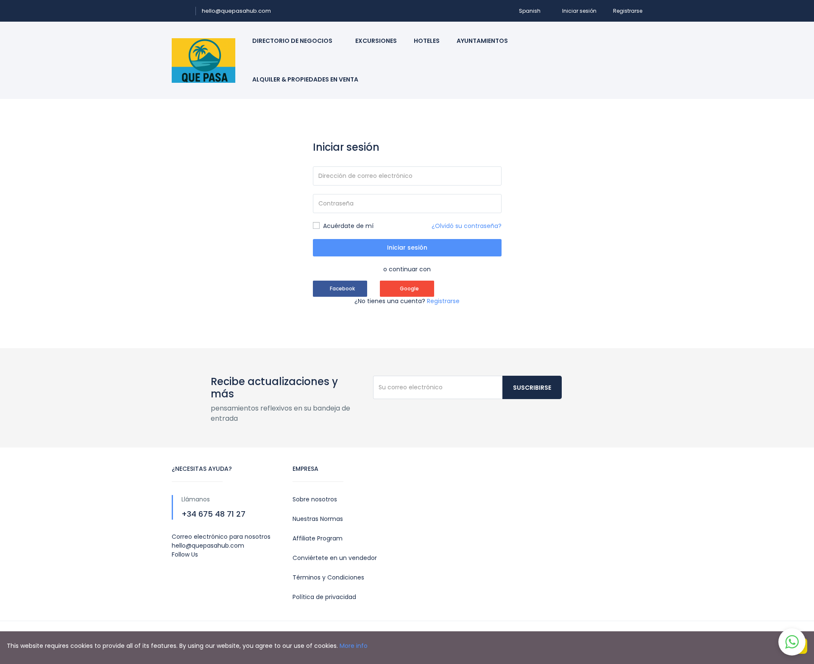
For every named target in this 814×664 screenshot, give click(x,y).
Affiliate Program (318, 538)
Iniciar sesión (579, 10)
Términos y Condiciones (328, 577)
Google (409, 288)
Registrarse (627, 10)
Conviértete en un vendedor (335, 558)
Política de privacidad (324, 597)
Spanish (530, 10)
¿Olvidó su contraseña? (467, 226)
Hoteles (427, 41)
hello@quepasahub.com (236, 11)
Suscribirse (532, 387)
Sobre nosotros (315, 499)
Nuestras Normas (318, 519)
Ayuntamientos (483, 41)
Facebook (342, 288)
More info (354, 645)
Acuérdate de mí (347, 226)
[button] (792, 642)
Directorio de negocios (293, 41)
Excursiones (376, 41)
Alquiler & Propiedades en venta (306, 79)
